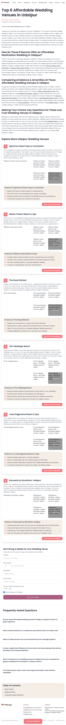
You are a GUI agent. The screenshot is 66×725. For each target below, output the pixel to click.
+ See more (55, 178)
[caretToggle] (62, 685)
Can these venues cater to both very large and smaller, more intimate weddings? (29, 671)
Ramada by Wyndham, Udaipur (28, 93)
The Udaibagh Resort (51, 102)
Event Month (6, 570)
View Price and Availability (52, 204)
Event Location (7, 578)
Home (14, 2)
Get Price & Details (33, 721)
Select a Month (9, 574)
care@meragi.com (28, 710)
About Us (57, 2)
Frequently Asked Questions (14, 695)
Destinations (27, 2)
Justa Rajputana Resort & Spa (48, 98)
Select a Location (9, 581)
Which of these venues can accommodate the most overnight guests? (29, 639)
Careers (51, 2)
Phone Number (7, 563)
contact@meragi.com (28, 707)
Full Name (5, 555)
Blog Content (9, 689)
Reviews (44, 720)
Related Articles (10, 692)
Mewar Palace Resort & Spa (20, 68)
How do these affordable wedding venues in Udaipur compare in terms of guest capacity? (30, 620)
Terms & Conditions (60, 720)
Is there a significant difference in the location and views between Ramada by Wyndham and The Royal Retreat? (32, 649)
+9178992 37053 (27, 714)
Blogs (63, 2)
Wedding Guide (43, 2)
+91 (5, 566)
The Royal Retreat (23, 102)
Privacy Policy (50, 720)
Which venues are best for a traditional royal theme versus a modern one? (30, 631)
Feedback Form (27, 712)
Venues (20, 2)
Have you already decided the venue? (13, 586)
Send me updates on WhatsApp (14, 592)
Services (34, 2)
